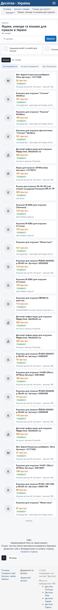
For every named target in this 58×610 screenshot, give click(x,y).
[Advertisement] (29, 530)
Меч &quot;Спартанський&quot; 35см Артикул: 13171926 (33, 75)
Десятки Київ (49, 594)
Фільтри (6, 60)
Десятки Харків (49, 600)
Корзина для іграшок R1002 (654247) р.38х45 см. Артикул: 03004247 (35, 355)
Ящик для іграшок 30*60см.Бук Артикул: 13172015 (32, 168)
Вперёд (13, 557)
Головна (5, 570)
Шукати (51, 38)
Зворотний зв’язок (25, 579)
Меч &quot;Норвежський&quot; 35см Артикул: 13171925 (35, 448)
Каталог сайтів (8, 576)
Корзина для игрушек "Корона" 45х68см (32, 113)
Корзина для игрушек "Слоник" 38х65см (32, 94)
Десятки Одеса (49, 606)
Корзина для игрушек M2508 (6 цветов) (32, 299)
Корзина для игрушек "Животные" (34, 242)
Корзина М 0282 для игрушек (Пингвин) (31, 206)
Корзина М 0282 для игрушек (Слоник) (31, 280)
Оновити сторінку (29, 551)
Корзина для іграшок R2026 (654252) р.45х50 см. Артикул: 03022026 (35, 262)
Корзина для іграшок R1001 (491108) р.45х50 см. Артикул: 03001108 (35, 485)
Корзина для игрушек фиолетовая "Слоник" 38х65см (34, 131)
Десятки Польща (49, 588)
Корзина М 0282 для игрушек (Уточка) (31, 224)
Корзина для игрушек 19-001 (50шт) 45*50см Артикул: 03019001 (34, 466)
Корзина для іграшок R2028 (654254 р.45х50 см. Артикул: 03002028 (34, 410)
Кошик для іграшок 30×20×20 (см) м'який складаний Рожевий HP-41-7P (35, 187)
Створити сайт (8, 573)
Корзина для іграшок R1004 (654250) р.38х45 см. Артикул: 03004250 (35, 392)
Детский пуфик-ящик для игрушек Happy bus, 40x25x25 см (34, 150)
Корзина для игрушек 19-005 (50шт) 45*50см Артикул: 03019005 (34, 373)
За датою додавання (30, 66)
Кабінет (5, 579)
